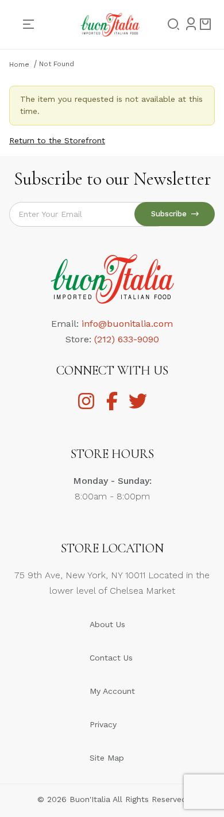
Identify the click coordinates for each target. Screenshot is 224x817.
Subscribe (171, 213)
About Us (107, 624)
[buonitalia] (110, 23)
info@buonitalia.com (127, 323)
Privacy (103, 724)
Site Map (107, 757)
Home (19, 64)
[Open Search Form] (170, 24)
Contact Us (111, 657)
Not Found (56, 64)
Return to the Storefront (57, 140)
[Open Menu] (33, 24)
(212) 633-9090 (126, 339)
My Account (112, 691)
